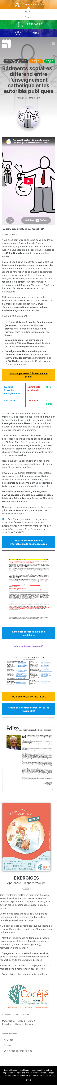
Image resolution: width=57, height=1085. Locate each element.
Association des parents (16, 61)
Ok (28, 1080)
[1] (42, 479)
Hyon (18, 1024)
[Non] (53, 1075)
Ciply (28, 17)
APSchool (9, 1039)
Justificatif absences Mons (18, 1050)
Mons (28, 11)
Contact (8, 1045)
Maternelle (36, 61)
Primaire (49, 61)
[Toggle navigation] (53, 43)
